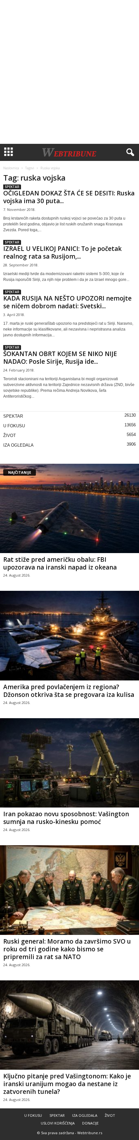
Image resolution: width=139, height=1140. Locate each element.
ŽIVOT (9, 435)
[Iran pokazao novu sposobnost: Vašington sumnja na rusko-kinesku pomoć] (69, 763)
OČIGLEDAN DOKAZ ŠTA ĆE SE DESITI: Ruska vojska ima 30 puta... (68, 197)
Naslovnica (11, 168)
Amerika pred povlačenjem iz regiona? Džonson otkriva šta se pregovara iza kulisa (68, 691)
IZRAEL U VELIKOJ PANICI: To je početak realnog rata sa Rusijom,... (62, 252)
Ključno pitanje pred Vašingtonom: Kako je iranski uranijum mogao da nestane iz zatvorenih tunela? (67, 1084)
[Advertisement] (69, 72)
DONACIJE (90, 1123)
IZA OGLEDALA (18, 445)
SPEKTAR (12, 186)
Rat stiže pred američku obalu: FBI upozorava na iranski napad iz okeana (60, 563)
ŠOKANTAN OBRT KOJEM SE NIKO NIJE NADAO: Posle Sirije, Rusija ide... (60, 358)
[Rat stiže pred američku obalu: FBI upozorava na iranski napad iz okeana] (69, 508)
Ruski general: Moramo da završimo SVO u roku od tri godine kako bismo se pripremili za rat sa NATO (67, 949)
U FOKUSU (14, 425)
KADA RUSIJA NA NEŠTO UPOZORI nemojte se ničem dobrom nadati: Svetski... (67, 302)
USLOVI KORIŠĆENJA (58, 1123)
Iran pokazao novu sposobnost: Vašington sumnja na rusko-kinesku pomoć (66, 818)
